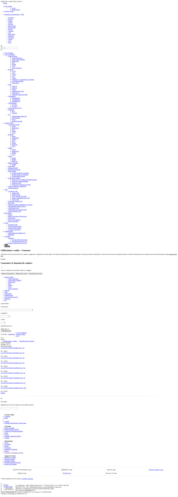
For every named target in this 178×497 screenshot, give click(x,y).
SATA (14, 119)
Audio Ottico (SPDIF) (18, 59)
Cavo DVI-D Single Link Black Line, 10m (13, 388)
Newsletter (7, 444)
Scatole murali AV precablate (20, 173)
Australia (10, 31)
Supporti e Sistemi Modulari (20, 181)
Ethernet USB (16, 195)
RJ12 (13, 111)
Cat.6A (14, 74)
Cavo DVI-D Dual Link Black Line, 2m (12, 353)
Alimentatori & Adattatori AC (16, 233)
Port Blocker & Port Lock (19, 241)
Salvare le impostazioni (7, 273)
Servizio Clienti (9, 11)
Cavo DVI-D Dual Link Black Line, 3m (12, 358)
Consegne (7, 416)
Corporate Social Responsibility (13, 431)
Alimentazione (12, 103)
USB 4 (14, 89)
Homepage (11, 334)
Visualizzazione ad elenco (26, 341)
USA (9, 42)
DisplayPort (15, 61)
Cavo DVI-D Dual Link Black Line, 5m (12, 363)
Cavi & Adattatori (9, 54)
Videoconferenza (13, 188)
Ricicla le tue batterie (10, 464)
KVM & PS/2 (16, 118)
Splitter (10, 148)
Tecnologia (7, 448)
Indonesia (11, 36)
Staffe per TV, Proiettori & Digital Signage (24, 179)
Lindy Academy (7, 245)
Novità (6, 443)
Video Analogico (17, 68)
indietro (3, 393)
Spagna (10, 21)
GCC (9, 41)
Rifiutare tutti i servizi (21, 273)
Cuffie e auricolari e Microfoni (17, 186)
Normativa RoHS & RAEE (12, 462)
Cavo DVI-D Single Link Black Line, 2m (13, 373)
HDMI (14, 64)
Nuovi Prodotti (8, 53)
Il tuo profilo (8, 6)
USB (9, 84)
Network (10, 69)
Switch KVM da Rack (14, 228)
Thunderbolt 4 (16, 99)
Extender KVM (12, 225)
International (11, 27)
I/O (9, 114)
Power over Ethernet (14, 220)
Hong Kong (11, 34)
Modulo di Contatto (10, 457)
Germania (11, 17)
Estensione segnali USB (15, 201)
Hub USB (11, 203)
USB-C (14, 139)
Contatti (6, 421)
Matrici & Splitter (13, 163)
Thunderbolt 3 (16, 98)
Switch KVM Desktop (14, 226)
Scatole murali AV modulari (20, 174)
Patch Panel (11, 218)
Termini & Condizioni (10, 449)
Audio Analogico (17, 58)
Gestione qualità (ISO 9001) (12, 436)
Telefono (14, 113)
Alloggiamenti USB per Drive (17, 206)
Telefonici (11, 109)
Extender (10, 134)
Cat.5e (14, 71)
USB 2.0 (14, 86)
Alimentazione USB (18, 91)
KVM (6, 223)
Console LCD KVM (14, 230)
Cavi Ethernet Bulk (17, 81)
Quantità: (3, 344)
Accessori (7, 236)
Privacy (6, 451)
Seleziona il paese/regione (12, 14)
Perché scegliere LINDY (11, 429)
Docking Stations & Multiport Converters (20, 205)
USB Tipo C (15, 93)
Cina (9, 32)
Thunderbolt (11, 96)
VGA (13, 66)
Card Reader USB (13, 208)
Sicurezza (11, 238)
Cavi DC (14, 104)
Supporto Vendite (9, 459)
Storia (6, 433)
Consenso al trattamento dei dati (13, 453)
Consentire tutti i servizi (35, 273)
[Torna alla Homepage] (1, 46)
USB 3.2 (14, 88)
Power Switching (13, 221)
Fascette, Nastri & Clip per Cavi (17, 243)
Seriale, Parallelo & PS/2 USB (21, 198)
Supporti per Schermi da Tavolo (21, 184)
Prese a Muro (12, 171)
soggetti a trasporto (27, 478)
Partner (5, 3)
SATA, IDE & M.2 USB (19, 196)
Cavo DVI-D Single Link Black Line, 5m (13, 383)
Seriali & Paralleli (17, 121)
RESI (6, 418)
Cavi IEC (14, 106)
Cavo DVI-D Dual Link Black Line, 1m (12, 348)
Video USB (15, 200)
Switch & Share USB (14, 211)
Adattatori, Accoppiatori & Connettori (23, 79)
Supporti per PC (16, 183)
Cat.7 (13, 76)
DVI (13, 63)
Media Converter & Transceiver (17, 216)
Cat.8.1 (14, 78)
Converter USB (12, 191)
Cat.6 (13, 73)
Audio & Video (12, 56)
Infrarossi (14, 144)
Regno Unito (12, 26)
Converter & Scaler (13, 124)
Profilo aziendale (9, 428)
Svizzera (10, 24)
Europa (10, 29)
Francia (10, 19)
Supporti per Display (14, 178)
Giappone (11, 37)
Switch (10, 156)
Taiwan (10, 39)
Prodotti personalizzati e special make (15, 423)
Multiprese (11, 235)
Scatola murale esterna (18, 176)
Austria (10, 22)
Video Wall (11, 166)
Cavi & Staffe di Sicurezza (19, 240)
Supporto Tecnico (9, 461)
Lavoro (6, 434)
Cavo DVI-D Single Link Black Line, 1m (13, 368)
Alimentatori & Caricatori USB (17, 210)
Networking (7, 213)
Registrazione (16, 9)
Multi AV (14, 161)
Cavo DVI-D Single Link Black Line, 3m (13, 378)
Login (13, 8)
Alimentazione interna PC (19, 116)
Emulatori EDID (13, 168)
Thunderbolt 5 (16, 101)
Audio (14, 126)
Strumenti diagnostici (14, 169)
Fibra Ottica (15, 83)
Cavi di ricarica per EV (15, 108)
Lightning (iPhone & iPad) (19, 94)
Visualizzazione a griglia (10, 341)
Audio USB (15, 193)
